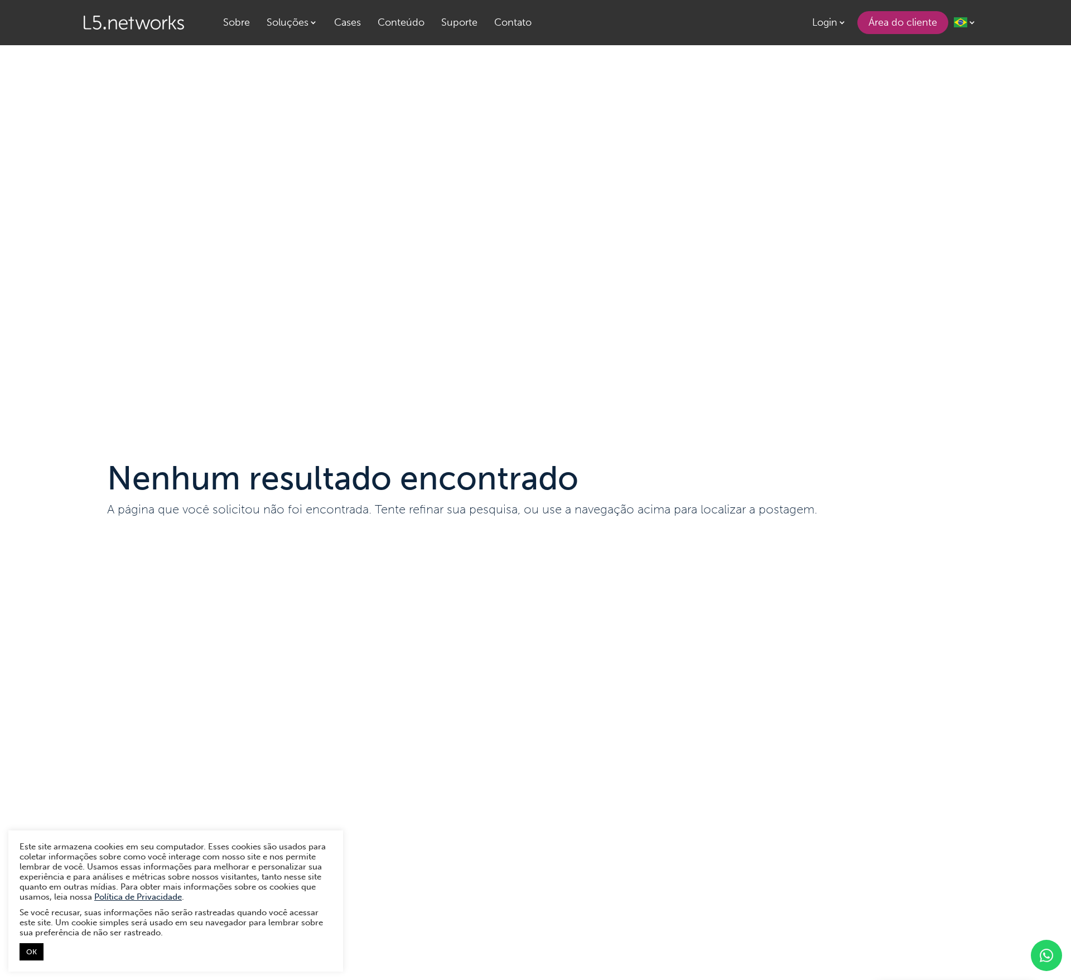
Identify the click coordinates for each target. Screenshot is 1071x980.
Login (824, 22)
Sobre (236, 22)
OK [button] (31, 952)
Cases (347, 22)
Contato (513, 22)
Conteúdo (401, 22)
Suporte (459, 22)
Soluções (287, 22)
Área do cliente (903, 22)
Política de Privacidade (138, 897)
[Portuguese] (965, 22)
